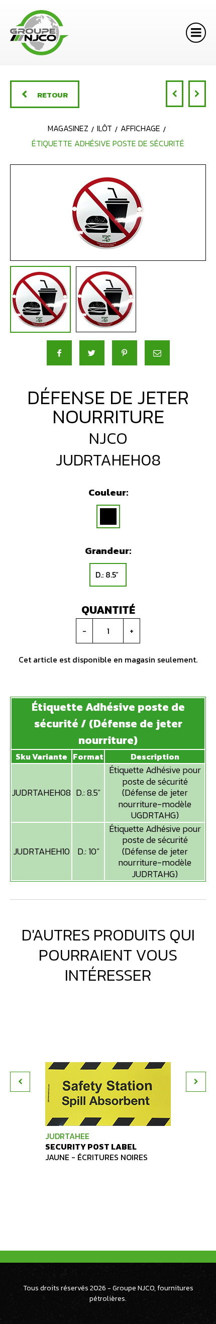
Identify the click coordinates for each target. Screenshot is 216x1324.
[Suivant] (197, 93)
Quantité (108, 610)
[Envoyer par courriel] (157, 352)
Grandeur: (108, 550)
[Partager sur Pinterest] (124, 352)
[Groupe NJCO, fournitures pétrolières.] (39, 32)
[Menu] (196, 33)
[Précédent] (174, 93)
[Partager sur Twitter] (91, 352)
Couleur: (108, 492)
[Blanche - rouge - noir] (108, 516)
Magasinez (68, 128)
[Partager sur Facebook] (59, 352)
